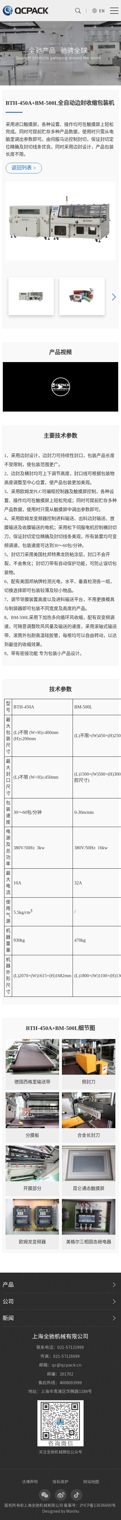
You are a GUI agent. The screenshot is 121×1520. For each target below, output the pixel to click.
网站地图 (91, 1482)
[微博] (60, 1495)
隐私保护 (60, 1482)
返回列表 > (24, 168)
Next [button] (114, 297)
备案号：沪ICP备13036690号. (90, 1505)
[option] (61, 179)
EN (101, 11)
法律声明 (30, 1482)
